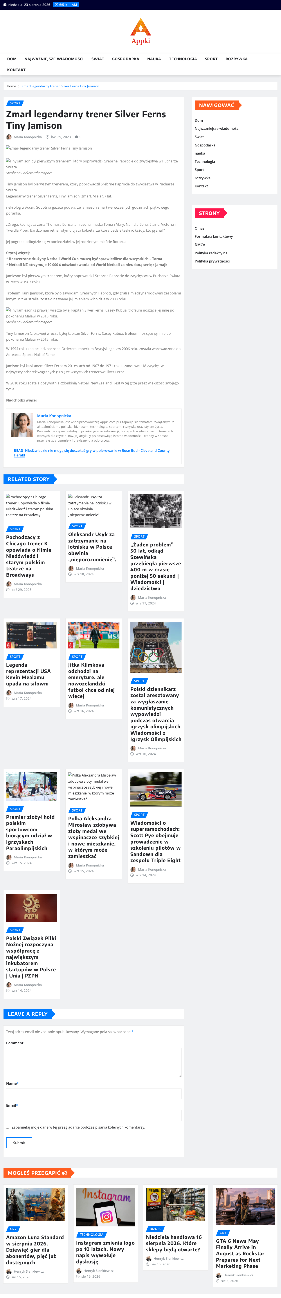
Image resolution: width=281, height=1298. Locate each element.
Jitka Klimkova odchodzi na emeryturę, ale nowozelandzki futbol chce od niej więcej (91, 680)
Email (12, 1105)
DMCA (200, 244)
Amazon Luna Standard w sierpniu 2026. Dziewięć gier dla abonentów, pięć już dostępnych (35, 1249)
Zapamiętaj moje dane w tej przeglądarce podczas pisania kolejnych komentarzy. (78, 1127)
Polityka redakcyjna (211, 253)
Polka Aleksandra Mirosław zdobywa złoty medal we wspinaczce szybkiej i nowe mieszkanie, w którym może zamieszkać (93, 837)
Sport (211, 59)
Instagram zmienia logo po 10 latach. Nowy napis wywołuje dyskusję (105, 1252)
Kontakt (16, 70)
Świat (98, 59)
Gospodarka (125, 59)
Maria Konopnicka (28, 137)
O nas (199, 228)
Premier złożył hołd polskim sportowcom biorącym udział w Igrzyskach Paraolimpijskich (30, 832)
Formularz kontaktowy (214, 236)
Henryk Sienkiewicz (29, 1271)
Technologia (183, 59)
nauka (154, 59)
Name (12, 1083)
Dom (12, 59)
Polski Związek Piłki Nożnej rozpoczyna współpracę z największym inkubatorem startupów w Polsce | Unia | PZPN (31, 957)
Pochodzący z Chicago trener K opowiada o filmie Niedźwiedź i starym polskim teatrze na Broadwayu (28, 556)
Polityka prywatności (212, 261)
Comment (14, 1043)
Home (11, 86)
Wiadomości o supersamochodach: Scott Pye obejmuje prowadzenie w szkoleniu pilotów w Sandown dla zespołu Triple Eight (155, 841)
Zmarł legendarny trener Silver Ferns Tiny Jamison (60, 86)
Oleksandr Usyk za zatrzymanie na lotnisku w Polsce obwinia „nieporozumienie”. (92, 546)
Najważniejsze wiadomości (54, 59)
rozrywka (237, 59)
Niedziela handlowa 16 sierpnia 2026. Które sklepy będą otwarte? (174, 1243)
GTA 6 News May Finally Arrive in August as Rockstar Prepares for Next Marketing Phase (240, 1253)
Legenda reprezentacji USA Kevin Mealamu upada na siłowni (28, 674)
